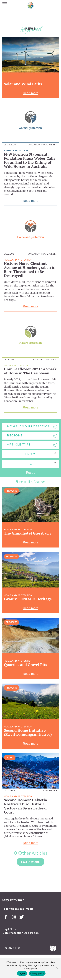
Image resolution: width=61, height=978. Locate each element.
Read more (30, 93)
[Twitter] (21, 917)
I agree (22, 973)
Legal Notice (10, 929)
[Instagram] (13, 917)
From (30, 454)
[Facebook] (6, 917)
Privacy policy (37, 973)
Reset (30, 472)
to (30, 464)
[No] (57, 968)
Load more (30, 862)
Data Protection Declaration (20, 933)
